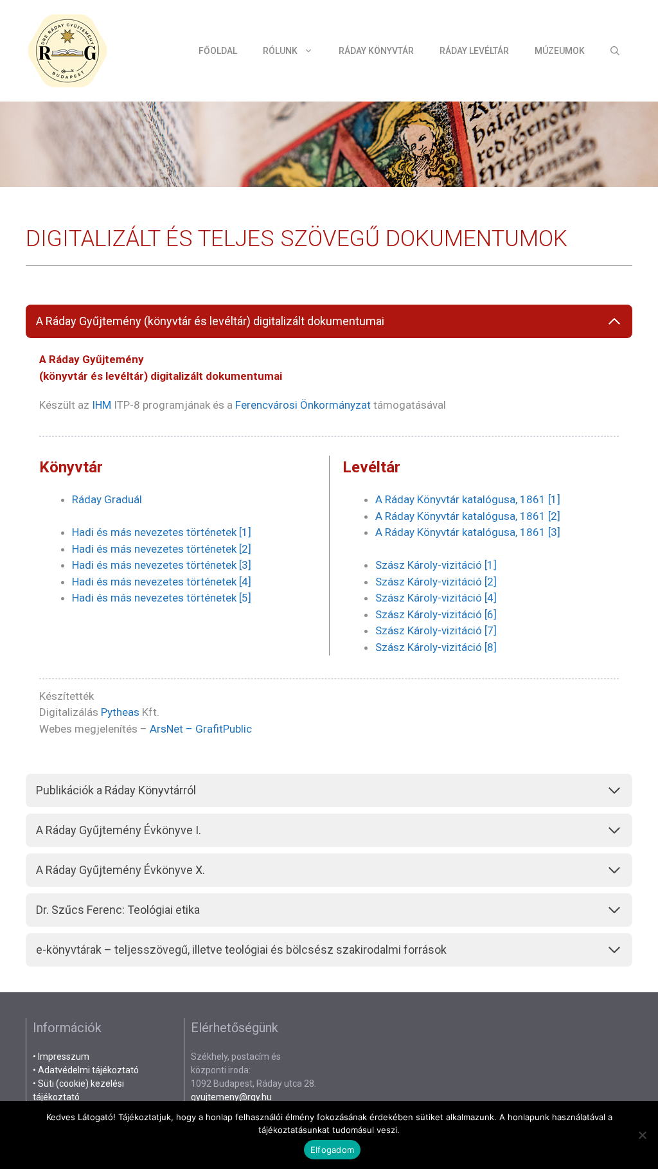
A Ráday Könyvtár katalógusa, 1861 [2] (467, 516)
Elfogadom (332, 1150)
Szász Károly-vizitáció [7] (436, 630)
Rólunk (280, 51)
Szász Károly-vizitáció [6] (436, 614)
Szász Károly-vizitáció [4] (436, 597)
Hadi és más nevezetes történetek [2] (161, 548)
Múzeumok (560, 51)
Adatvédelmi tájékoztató (88, 1070)
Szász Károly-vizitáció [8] (436, 647)
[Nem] (642, 1135)
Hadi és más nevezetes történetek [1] (161, 532)
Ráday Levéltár (474, 51)
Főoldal (218, 51)
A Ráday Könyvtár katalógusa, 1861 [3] (467, 532)
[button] (615, 50)
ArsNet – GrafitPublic (199, 728)
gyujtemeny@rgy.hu (231, 1097)
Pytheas (120, 712)
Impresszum (63, 1056)
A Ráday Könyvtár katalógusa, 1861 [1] (467, 499)
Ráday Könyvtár (376, 51)
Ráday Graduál (107, 499)
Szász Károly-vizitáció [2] (436, 581)
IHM (101, 404)
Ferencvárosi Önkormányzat (303, 404)
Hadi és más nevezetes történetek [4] (161, 581)
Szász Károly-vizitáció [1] (436, 564)
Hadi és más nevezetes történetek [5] (161, 597)
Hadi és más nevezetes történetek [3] (161, 564)
